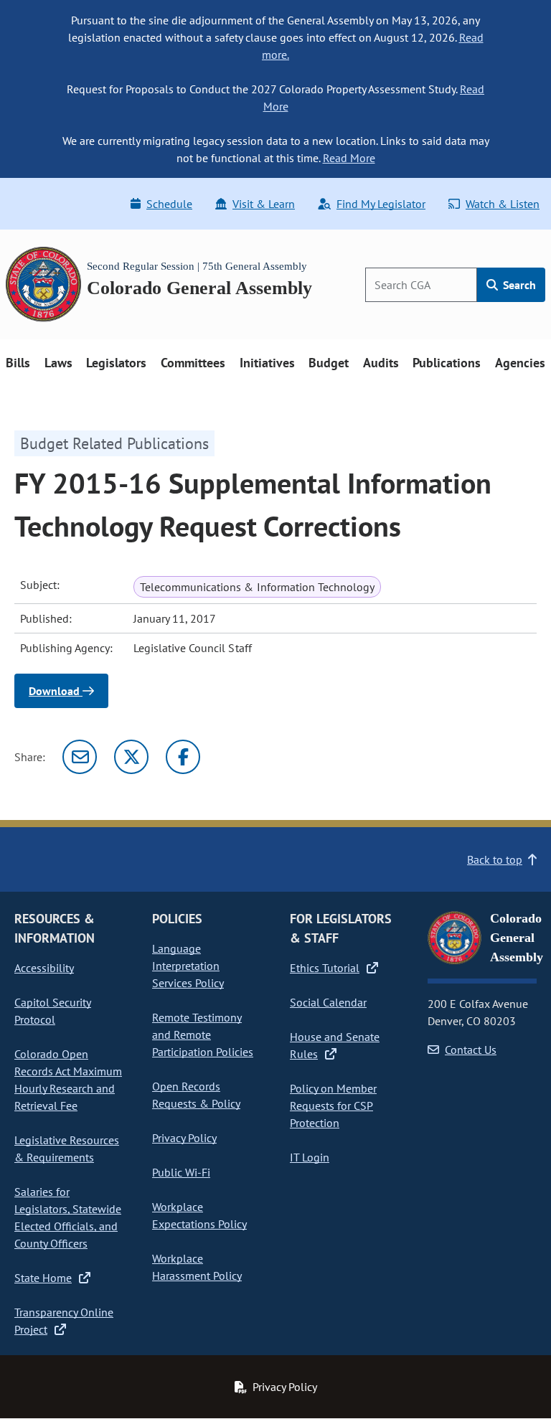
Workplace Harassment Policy (197, 1267)
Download (56, 691)
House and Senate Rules (335, 1045)
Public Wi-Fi (181, 1172)
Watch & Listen (503, 204)
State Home (43, 1277)
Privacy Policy (184, 1138)
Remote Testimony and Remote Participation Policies (202, 1034)
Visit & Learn (263, 204)
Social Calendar (328, 1002)
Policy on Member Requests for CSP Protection (333, 1105)
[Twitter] (131, 757)
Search (518, 285)
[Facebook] (183, 757)
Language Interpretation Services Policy (188, 965)
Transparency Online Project (63, 1320)
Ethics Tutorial (324, 968)
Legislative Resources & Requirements (66, 1148)
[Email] (79, 757)
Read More (349, 158)
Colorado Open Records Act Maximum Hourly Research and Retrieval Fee (68, 1080)
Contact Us (470, 1049)
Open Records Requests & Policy (196, 1095)
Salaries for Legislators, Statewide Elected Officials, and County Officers (67, 1217)
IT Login (309, 1157)
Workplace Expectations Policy (199, 1215)
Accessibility (44, 968)
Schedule (169, 204)
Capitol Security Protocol (52, 1011)
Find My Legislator (380, 204)
